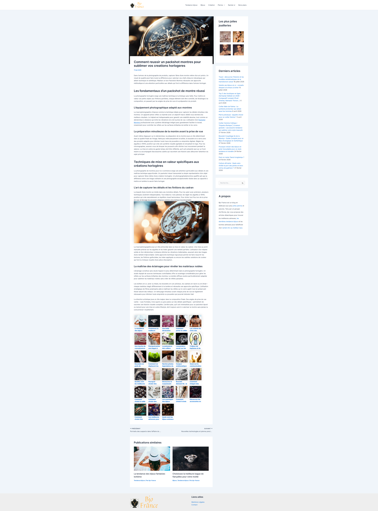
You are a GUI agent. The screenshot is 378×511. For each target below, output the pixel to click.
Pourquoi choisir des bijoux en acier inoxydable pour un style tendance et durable (230, 149)
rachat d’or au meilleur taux (232, 228)
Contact (194, 505)
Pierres (220, 5)
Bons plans (242, 5)
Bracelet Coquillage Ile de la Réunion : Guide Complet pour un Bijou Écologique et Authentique (231, 138)
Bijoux (203, 5)
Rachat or (231, 5)
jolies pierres (237, 206)
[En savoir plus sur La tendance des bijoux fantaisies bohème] (152, 458)
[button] (224, 5)
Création (211, 5)
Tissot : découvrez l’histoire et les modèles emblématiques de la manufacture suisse (231, 79)
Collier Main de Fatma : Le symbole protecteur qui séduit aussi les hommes (230, 108)
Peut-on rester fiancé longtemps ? (231, 157)
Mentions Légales (197, 502)
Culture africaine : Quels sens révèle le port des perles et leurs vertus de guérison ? (231, 165)
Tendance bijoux (191, 5)
